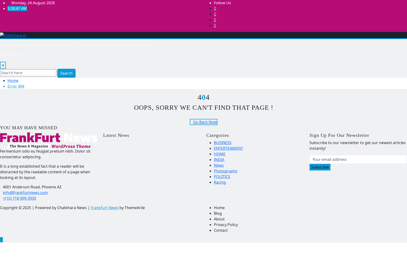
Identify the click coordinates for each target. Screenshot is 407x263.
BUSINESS (12, 55)
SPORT (86, 46)
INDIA (103, 46)
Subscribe (320, 167)
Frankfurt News (104, 207)
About (219, 219)
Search (66, 73)
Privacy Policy (226, 224)
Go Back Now (205, 122)
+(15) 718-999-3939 (19, 198)
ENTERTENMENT (34, 46)
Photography (225, 171)
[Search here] (174, 43)
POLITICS (65, 46)
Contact (221, 230)
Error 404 (16, 86)
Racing (220, 182)
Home (7, 46)
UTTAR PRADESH (131, 46)
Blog (218, 213)
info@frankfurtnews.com (25, 192)
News (219, 165)
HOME (219, 154)
